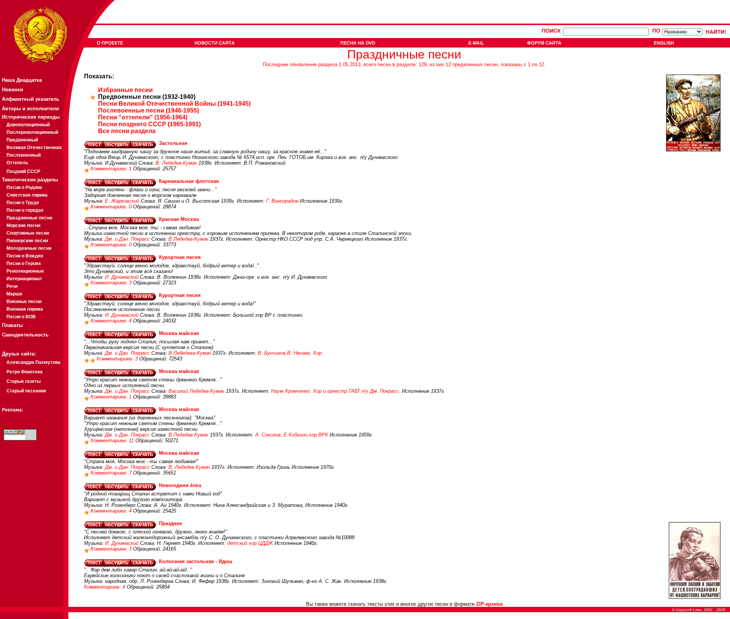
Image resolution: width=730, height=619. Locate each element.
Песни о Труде (22, 202)
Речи (11, 286)
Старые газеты (23, 381)
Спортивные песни (27, 233)
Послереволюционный (32, 132)
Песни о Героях (23, 263)
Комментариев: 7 (111, 473)
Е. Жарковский (122, 201)
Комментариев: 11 (112, 440)
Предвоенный (22, 140)
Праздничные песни (29, 218)
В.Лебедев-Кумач (188, 239)
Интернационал (24, 278)
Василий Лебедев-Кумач (196, 391)
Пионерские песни (27, 240)
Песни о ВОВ (21, 316)
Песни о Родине (24, 187)
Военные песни (23, 301)
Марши (14, 294)
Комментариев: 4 (111, 321)
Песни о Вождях (24, 256)
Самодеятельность (25, 335)
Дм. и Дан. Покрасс (127, 239)
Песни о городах (25, 210)
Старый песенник (26, 391)
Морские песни (23, 225)
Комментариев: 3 (111, 283)
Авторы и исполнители (30, 108)
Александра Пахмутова (33, 362)
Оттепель (17, 162)
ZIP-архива (489, 604)
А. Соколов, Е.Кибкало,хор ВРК (291, 435)
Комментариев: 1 (111, 168)
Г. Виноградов (282, 201)
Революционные (25, 271)
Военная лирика (24, 309)
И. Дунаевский (121, 277)
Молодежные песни (28, 248)
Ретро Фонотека (24, 372)
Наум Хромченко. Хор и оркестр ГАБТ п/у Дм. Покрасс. (335, 391)
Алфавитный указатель (30, 99)
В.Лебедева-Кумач (189, 353)
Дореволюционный (28, 124)
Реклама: (12, 410)
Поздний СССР (23, 171)
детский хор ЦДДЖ (250, 543)
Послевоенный (23, 155)
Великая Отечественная (34, 147)
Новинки (12, 89)
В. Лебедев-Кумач (176, 163)
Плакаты (12, 325)
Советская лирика (27, 195)
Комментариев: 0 (111, 207)
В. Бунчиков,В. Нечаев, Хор (290, 353)
